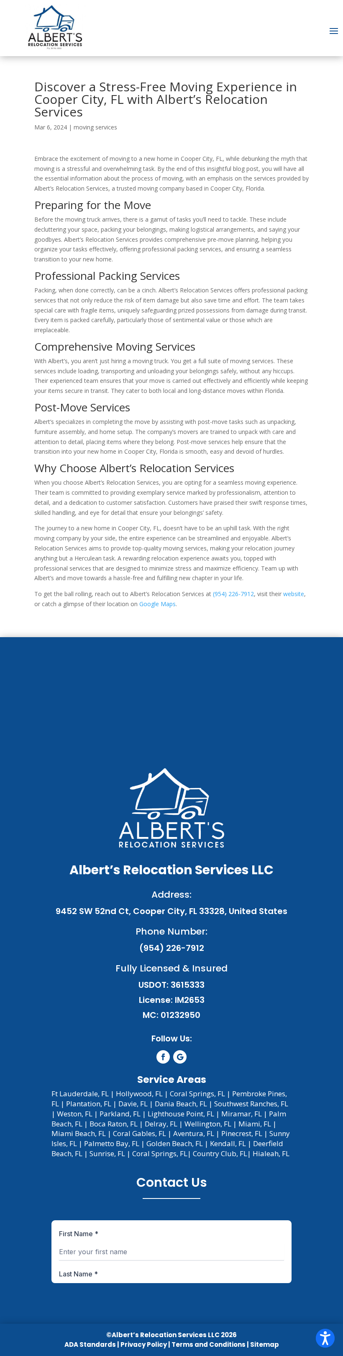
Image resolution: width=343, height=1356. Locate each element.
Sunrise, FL (107, 1153)
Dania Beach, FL (181, 1103)
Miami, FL (254, 1124)
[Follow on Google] (180, 1057)
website (293, 594)
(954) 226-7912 (233, 594)
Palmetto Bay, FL (111, 1143)
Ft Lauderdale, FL (80, 1093)
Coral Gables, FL (139, 1133)
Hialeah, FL (271, 1153)
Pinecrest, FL (241, 1133)
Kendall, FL (228, 1143)
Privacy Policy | (145, 1344)
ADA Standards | (91, 1344)
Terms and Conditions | (211, 1344)
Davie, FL (133, 1103)
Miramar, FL (241, 1113)
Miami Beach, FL (78, 1133)
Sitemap (264, 1344)
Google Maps (157, 604)
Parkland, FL (120, 1113)
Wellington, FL (207, 1124)
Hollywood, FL (139, 1093)
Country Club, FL (220, 1153)
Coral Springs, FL (197, 1093)
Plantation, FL (88, 1103)
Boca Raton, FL (114, 1124)
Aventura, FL (193, 1133)
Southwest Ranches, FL (251, 1103)
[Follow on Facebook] (163, 1057)
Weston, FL (74, 1113)
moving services (95, 127)
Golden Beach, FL (174, 1143)
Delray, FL (161, 1124)
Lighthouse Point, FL (181, 1113)
